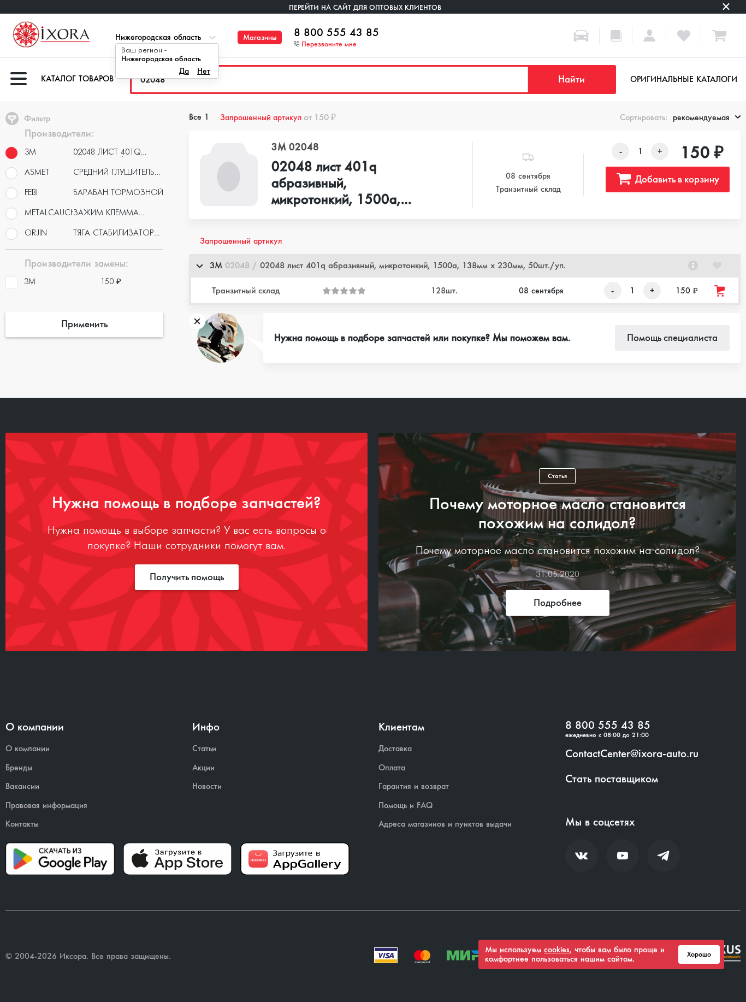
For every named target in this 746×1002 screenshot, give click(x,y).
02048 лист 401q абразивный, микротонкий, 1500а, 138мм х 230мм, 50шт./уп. (344, 183)
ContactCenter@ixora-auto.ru (631, 754)
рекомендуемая (701, 117)
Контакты (22, 824)
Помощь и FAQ (405, 805)
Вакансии (22, 786)
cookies (557, 949)
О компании (27, 748)
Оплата (391, 768)
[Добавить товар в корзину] (720, 291)
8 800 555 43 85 (336, 33)
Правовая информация (46, 805)
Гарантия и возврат (413, 786)
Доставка (395, 748)
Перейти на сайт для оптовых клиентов (365, 7)
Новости (207, 786)
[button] (465, 266)
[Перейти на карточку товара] (228, 174)
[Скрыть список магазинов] (199, 265)
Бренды (18, 768)
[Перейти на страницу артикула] (693, 265)
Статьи (204, 748)
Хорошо (699, 954)
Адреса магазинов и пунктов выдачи (445, 824)
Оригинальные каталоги (683, 79)
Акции (203, 768)
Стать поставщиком (611, 779)
